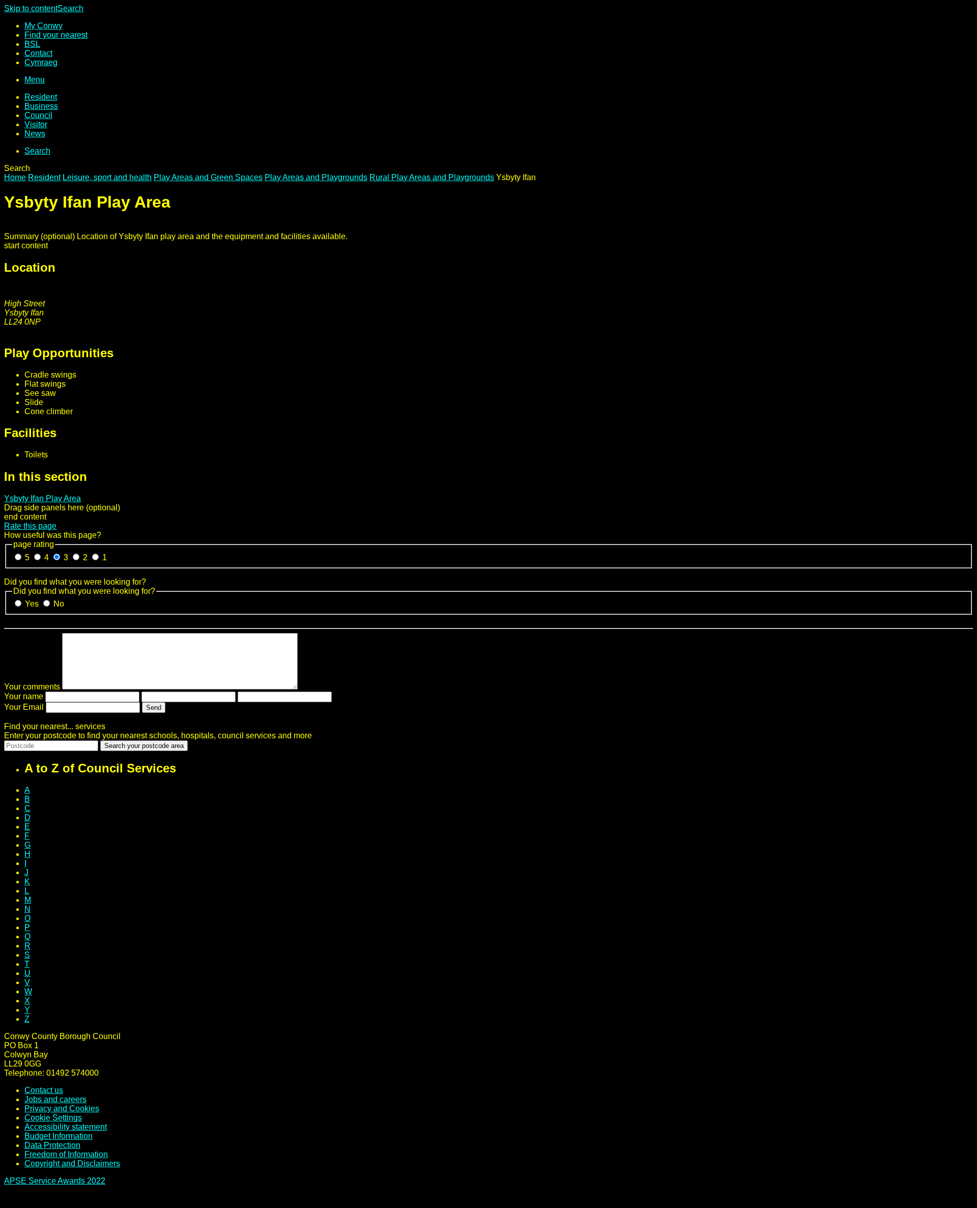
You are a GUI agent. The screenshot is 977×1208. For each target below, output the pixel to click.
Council (38, 115)
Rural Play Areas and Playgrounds (431, 177)
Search (70, 8)
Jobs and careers (55, 1099)
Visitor (35, 124)
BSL (32, 44)
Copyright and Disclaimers (72, 1163)
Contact (38, 53)
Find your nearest (56, 35)
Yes (33, 603)
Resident (40, 97)
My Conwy (43, 25)
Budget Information (58, 1136)
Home (15, 177)
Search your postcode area (144, 746)
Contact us (43, 1090)
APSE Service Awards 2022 (54, 1180)
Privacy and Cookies (61, 1108)
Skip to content (31, 8)
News (34, 133)
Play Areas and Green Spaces (208, 177)
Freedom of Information (66, 1154)
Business (41, 106)
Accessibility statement (65, 1127)
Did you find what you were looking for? (75, 582)
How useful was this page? (52, 535)
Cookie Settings (53, 1117)
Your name (23, 696)
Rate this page (30, 526)
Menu (34, 79)
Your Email (24, 707)
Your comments (32, 686)
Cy (41, 62)
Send (153, 707)
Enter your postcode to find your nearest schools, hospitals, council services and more (158, 735)
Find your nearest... (54, 726)
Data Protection (52, 1145)
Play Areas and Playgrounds (316, 177)
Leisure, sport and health (107, 177)
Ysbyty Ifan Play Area (42, 498)
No (58, 603)
